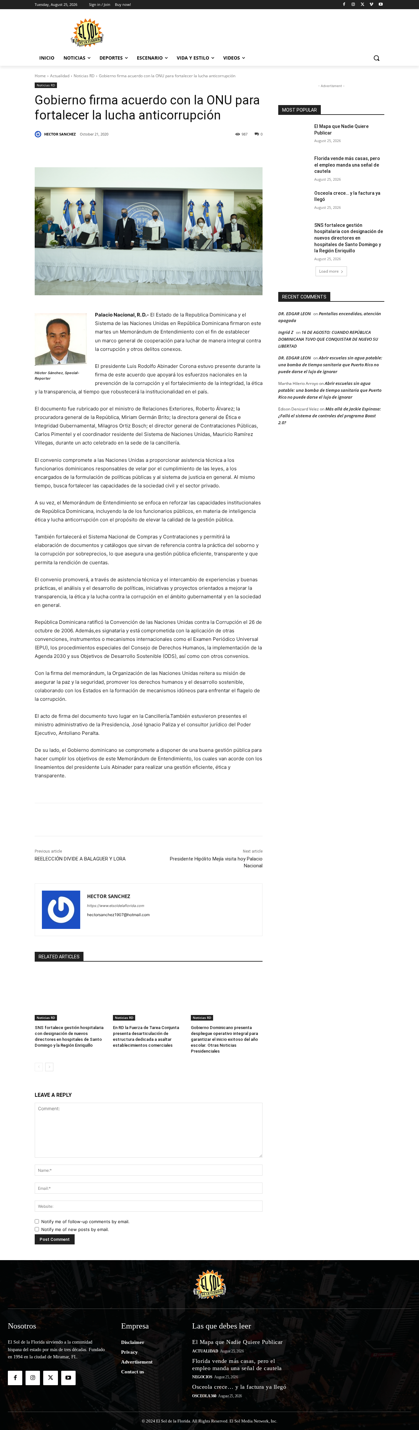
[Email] (185, 150)
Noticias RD (84, 76)
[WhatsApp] (155, 150)
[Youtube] (380, 5)
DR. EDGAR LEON (294, 314)
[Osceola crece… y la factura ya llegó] (294, 201)
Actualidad (59, 76)
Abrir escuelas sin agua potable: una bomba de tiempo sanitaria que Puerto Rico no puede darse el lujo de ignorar (330, 364)
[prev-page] (39, 1067)
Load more (329, 271)
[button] (376, 58)
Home (40, 76)
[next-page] (49, 1067)
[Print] (215, 150)
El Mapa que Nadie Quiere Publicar (237, 1342)
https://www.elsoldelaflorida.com (115, 905)
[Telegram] (170, 150)
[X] (362, 5)
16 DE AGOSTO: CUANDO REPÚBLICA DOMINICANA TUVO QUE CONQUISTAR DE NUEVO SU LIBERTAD (328, 339)
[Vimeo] (371, 5)
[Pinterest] (110, 150)
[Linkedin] (125, 150)
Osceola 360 (204, 1396)
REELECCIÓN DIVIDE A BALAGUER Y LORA (80, 859)
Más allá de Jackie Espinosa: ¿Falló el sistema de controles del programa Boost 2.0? (329, 415)
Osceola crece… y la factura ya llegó (239, 1387)
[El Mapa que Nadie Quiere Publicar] (294, 134)
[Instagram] (353, 5)
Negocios (202, 1377)
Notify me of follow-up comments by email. (85, 1221)
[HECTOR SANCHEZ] (39, 134)
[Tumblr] (140, 150)
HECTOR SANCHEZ (60, 134)
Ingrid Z (285, 332)
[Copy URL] (200, 150)
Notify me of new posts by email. (75, 1229)
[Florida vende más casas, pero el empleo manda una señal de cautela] (294, 166)
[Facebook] (344, 5)
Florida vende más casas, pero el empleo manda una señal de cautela (347, 165)
